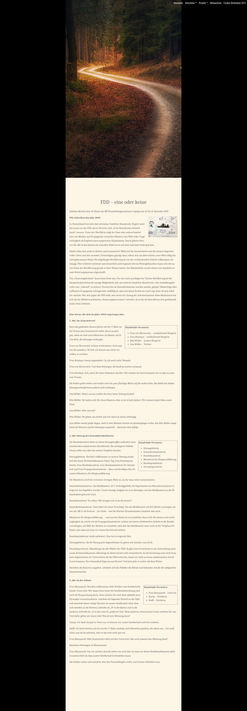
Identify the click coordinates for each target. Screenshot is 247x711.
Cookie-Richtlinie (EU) (235, 2)
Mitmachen (216, 2)
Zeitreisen (190, 2)
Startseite (178, 2)
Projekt (202, 2)
